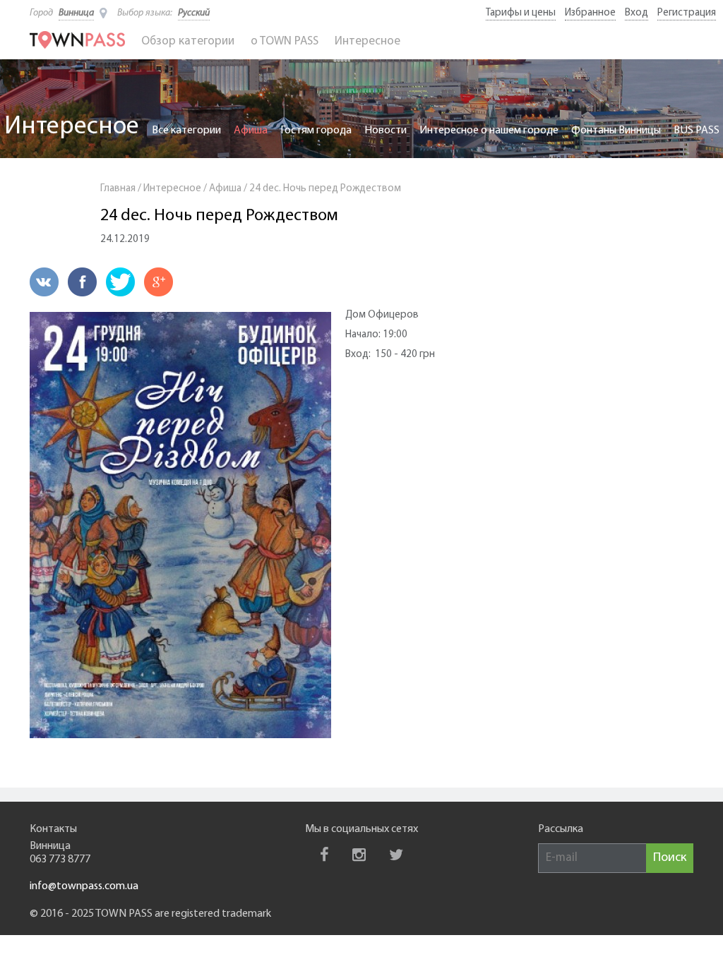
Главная (118, 188)
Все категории (186, 130)
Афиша (251, 130)
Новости (385, 130)
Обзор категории (187, 41)
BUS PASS (696, 130)
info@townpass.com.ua (84, 886)
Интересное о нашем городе (488, 130)
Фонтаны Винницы (616, 130)
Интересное (367, 41)
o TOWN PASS (284, 41)
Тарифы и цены (521, 13)
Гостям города (316, 130)
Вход (636, 13)
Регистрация (686, 13)
